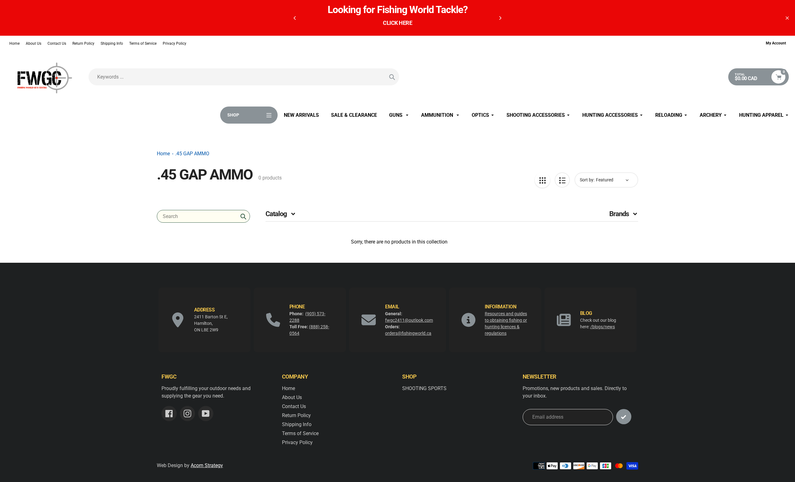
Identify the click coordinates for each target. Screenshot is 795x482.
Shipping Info (112, 43)
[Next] (500, 18)
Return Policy (83, 43)
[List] (562, 180)
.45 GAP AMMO (192, 154)
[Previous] (295, 18)
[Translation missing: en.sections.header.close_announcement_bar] (787, 18)
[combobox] (203, 216)
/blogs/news (602, 326)
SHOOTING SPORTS (424, 388)
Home (14, 43)
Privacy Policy (174, 43)
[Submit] (623, 416)
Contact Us (57, 43)
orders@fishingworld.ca (408, 333)
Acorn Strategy (207, 465)
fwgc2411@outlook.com (409, 320)
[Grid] (542, 180)
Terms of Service (143, 43)
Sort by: (587, 179)
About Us (33, 43)
